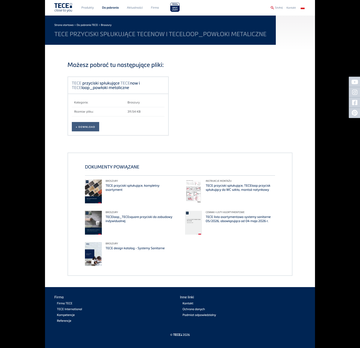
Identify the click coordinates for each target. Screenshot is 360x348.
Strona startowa (64, 25)
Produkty (87, 7)
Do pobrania (110, 8)
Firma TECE (65, 303)
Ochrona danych (194, 309)
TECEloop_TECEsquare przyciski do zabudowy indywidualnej (139, 219)
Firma (155, 7)
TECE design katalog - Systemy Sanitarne (135, 248)
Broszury (106, 25)
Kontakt (291, 8)
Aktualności (135, 7)
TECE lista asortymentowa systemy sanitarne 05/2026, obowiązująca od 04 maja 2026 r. (238, 219)
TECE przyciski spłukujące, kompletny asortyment (132, 187)
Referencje (64, 321)
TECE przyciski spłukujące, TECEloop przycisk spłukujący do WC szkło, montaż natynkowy (238, 187)
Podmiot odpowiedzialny (199, 315)
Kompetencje (66, 315)
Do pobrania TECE (87, 25)
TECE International (69, 309)
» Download (85, 127)
